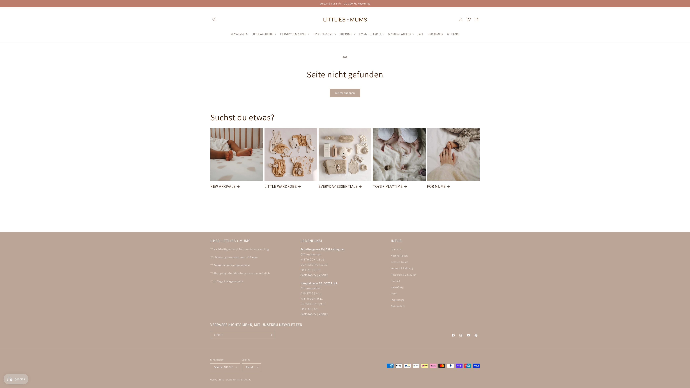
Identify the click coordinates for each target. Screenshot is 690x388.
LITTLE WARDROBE (280, 186)
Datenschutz (398, 306)
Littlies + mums (225, 379)
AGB (393, 293)
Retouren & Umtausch (403, 274)
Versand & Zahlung (402, 268)
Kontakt (395, 281)
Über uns (396, 249)
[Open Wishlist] (469, 20)
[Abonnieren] (271, 335)
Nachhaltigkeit (399, 255)
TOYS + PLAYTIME (388, 186)
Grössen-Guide (399, 262)
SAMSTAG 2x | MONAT (314, 275)
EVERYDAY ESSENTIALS (338, 186)
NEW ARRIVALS (223, 186)
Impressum (397, 299)
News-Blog (397, 287)
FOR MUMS (436, 186)
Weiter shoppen (345, 92)
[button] (214, 20)
